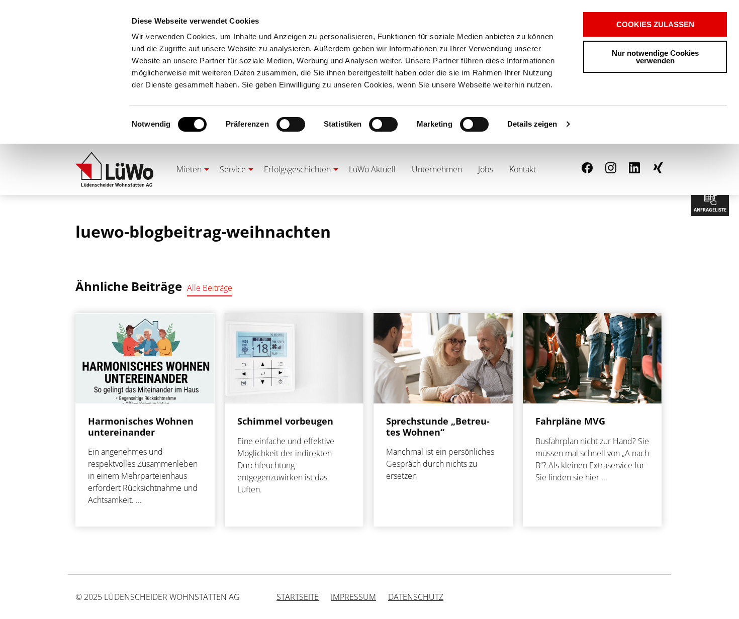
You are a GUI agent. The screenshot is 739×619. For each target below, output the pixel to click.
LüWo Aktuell (372, 169)
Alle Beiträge (209, 287)
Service (233, 169)
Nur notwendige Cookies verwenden (655, 57)
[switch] (273, 124)
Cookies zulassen (655, 24)
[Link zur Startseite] (114, 169)
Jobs (485, 169)
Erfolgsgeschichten (297, 169)
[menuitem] (190, 169)
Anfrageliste (710, 199)
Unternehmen (437, 169)
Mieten (189, 169)
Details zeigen (532, 124)
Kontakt (522, 169)
